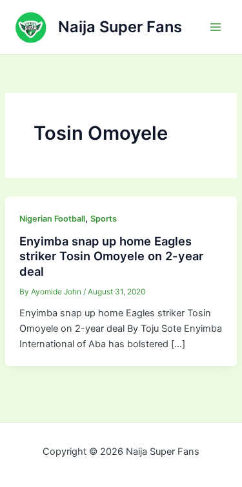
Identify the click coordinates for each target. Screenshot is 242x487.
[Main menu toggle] (215, 27)
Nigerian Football (52, 219)
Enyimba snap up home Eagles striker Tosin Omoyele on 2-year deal (111, 256)
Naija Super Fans (120, 26)
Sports (103, 219)
